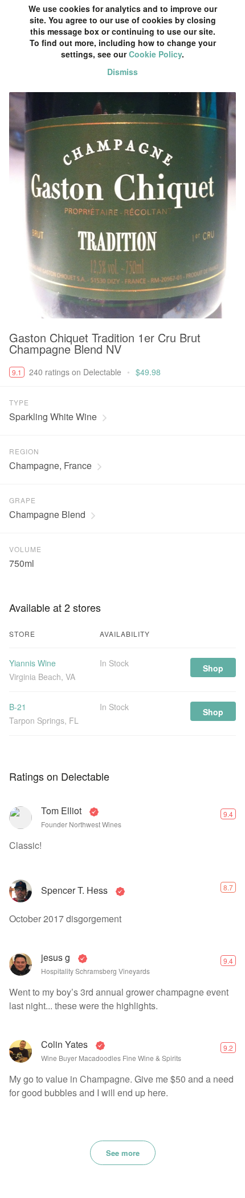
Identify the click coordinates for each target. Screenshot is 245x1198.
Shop (213, 668)
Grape (22, 500)
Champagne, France (50, 465)
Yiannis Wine (32, 663)
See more (123, 1152)
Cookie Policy (155, 54)
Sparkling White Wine (53, 416)
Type (19, 402)
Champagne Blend (47, 514)
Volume (25, 549)
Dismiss (122, 71)
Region (24, 451)
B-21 (17, 706)
